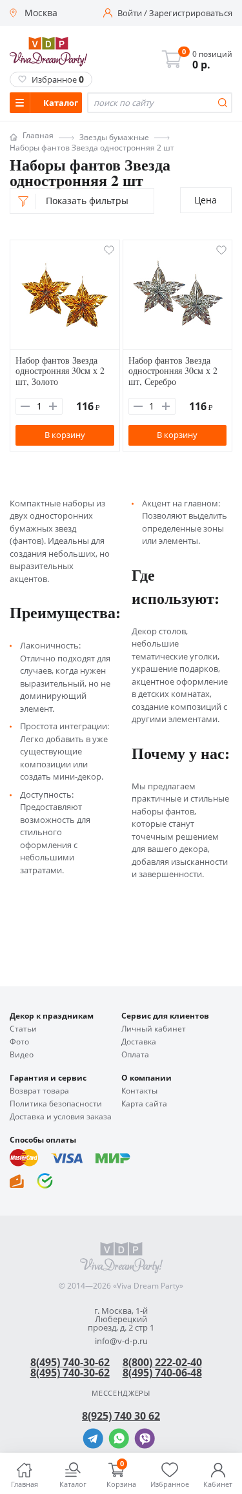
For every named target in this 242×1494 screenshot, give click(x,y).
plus (53, 406)
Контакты (139, 1091)
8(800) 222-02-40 (162, 1362)
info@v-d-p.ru (121, 1341)
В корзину (65, 435)
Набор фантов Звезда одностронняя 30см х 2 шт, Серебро (172, 371)
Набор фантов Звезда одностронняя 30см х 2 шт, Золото (60, 371)
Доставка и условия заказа (61, 1117)
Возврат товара (39, 1091)
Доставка (138, 1042)
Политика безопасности (56, 1104)
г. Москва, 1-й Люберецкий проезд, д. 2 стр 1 (121, 1319)
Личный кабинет (153, 1029)
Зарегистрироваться (190, 13)
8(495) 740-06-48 (162, 1372)
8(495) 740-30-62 (70, 1362)
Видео (22, 1055)
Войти (129, 13)
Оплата (135, 1055)
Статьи (23, 1029)
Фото (19, 1042)
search (222, 102)
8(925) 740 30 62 (121, 1416)
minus (25, 406)
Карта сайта (144, 1104)
